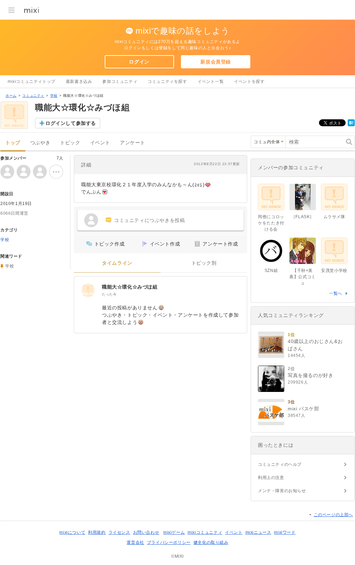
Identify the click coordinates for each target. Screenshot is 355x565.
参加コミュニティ (119, 81)
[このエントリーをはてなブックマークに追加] (351, 124)
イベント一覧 (211, 81)
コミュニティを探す (167, 81)
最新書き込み (79, 81)
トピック (70, 142)
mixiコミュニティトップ (31, 81)
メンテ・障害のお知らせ (282, 490)
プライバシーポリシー (169, 542)
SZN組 (271, 270)
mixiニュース (258, 532)
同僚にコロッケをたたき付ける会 (271, 223)
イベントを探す (249, 81)
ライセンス (119, 532)
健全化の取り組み (210, 542)
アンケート (132, 142)
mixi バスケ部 (303, 408)
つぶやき (40, 142)
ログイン (139, 62)
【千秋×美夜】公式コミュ (302, 276)
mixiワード (284, 532)
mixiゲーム (174, 532)
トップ (12, 142)
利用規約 (96, 532)
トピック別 (204, 263)
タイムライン (117, 263)
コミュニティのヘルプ (280, 464)
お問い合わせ (146, 532)
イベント (100, 142)
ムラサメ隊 (334, 216)
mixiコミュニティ (205, 532)
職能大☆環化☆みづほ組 (130, 287)
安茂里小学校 (334, 270)
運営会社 (135, 542)
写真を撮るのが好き (310, 375)
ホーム (11, 95)
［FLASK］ (302, 216)
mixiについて (72, 532)
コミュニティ (33, 95)
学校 (54, 95)
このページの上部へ (333, 514)
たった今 (109, 294)
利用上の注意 (271, 477)
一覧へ (335, 293)
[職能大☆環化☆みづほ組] (88, 290)
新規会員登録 (215, 62)
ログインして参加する (70, 123)
